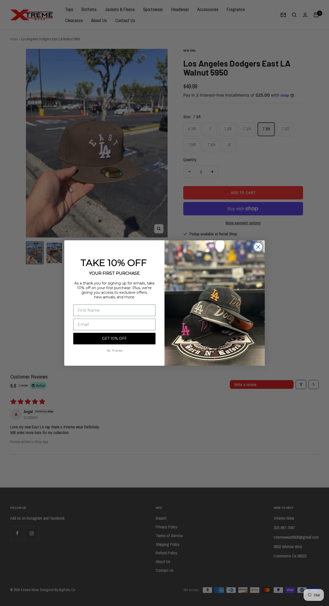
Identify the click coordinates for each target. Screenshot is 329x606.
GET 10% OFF (114, 338)
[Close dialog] (258, 246)
